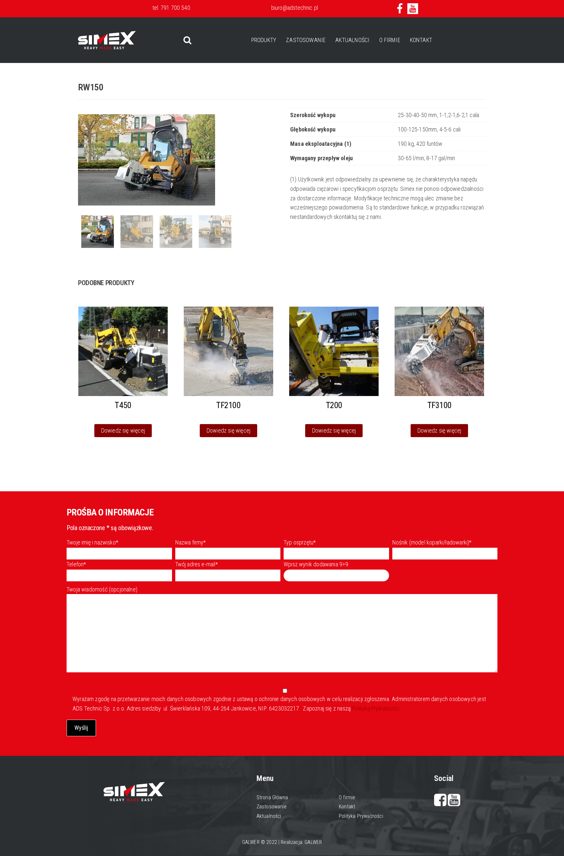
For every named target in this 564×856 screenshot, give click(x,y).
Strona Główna (272, 797)
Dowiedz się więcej (123, 430)
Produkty (263, 40)
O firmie (389, 40)
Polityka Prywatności (361, 816)
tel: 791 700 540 (171, 7)
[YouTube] (454, 803)
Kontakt (421, 40)
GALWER (313, 842)
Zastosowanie (305, 40)
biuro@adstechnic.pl (294, 7)
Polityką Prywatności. (375, 708)
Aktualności (352, 40)
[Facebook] (441, 803)
